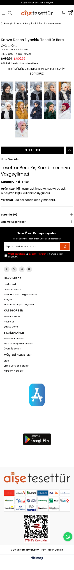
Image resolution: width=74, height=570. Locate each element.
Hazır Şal (9, 321)
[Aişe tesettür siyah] (37, 478)
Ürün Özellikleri (10, 159)
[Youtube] (29, 269)
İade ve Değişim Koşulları (18, 343)
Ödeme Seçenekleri (13, 222)
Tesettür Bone (12, 316)
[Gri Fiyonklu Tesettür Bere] (51, 90)
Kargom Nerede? (14, 370)
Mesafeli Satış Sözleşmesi (19, 304)
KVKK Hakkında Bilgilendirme (20, 294)
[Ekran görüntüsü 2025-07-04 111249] (37, 528)
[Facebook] (7, 269)
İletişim (8, 299)
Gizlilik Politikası (12, 289)
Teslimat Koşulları (14, 338)
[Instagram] (22, 269)
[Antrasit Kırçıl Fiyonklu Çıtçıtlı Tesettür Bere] (37, 109)
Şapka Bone (11, 326)
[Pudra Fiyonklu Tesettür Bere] (22, 128)
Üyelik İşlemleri (12, 348)
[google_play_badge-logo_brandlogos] (37, 439)
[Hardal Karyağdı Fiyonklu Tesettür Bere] (22, 109)
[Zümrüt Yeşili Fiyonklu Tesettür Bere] (51, 109)
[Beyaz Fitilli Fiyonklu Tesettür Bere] (8, 109)
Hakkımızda (10, 284)
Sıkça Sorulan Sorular (16, 365)
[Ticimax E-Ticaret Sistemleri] (37, 558)
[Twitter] (14, 269)
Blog (6, 360)
